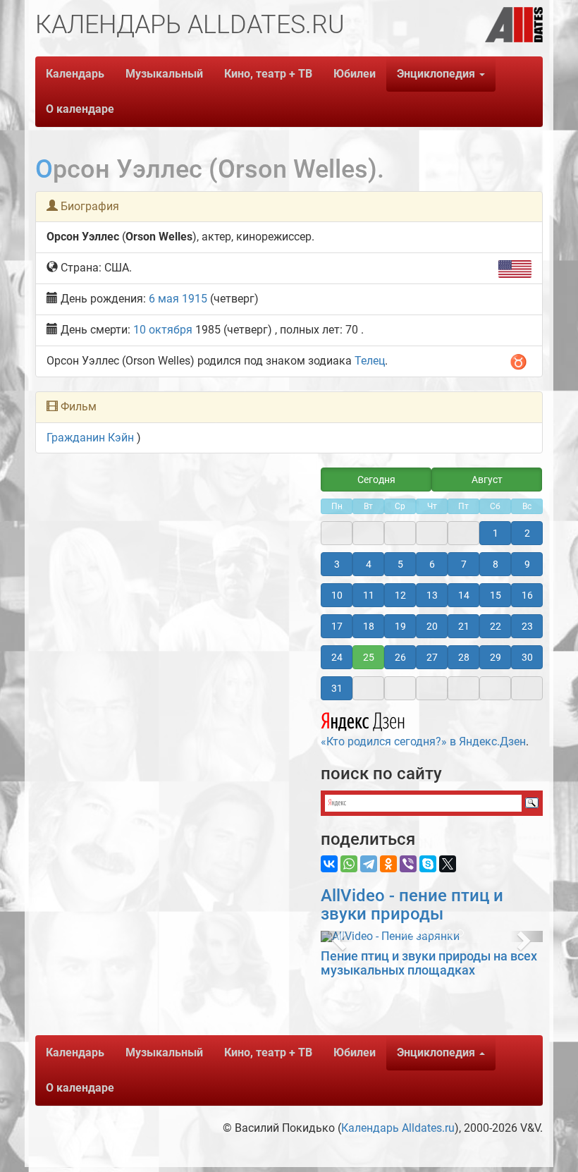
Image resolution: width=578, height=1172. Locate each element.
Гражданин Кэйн (90, 437)
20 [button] (432, 626)
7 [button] (464, 564)
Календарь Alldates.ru (398, 1128)
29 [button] (495, 657)
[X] (447, 863)
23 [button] (527, 626)
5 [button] (400, 564)
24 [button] (337, 657)
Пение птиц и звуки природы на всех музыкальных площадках (429, 962)
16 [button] (527, 595)
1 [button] (495, 533)
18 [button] (368, 626)
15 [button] (495, 595)
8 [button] (495, 564)
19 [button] (400, 626)
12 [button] (400, 595)
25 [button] (368, 657)
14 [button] (463, 595)
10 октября (162, 329)
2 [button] (527, 533)
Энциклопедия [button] (437, 73)
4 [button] (368, 564)
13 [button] (432, 595)
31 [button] (337, 688)
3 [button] (337, 564)
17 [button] (337, 626)
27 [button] (432, 657)
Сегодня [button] (376, 479)
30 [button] (527, 657)
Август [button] (487, 479)
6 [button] (432, 564)
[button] (337, 936)
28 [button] (463, 657)
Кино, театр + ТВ (268, 73)
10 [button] (337, 595)
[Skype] (427, 863)
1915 (194, 298)
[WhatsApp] (348, 863)
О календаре (80, 109)
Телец (370, 360)
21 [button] (463, 626)
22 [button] (495, 626)
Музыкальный (164, 73)
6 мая (164, 298)
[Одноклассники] (388, 863)
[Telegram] (368, 863)
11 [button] (368, 595)
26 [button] (400, 657)
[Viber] (408, 863)
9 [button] (527, 564)
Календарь (75, 73)
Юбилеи (354, 73)
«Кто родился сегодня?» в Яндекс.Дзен (423, 741)
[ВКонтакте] (329, 863)
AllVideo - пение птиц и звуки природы (412, 905)
